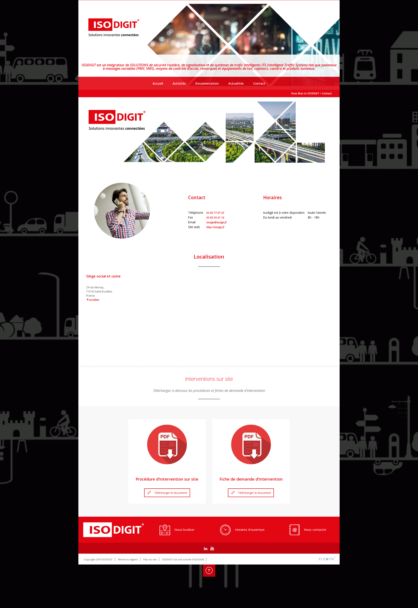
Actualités (236, 83)
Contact (259, 83)
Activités (179, 83)
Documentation (207, 83)
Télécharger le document (170, 493)
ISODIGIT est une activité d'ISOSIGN (183, 559)
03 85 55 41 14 (215, 217)
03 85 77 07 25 (215, 213)
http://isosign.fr (215, 227)
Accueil (158, 83)
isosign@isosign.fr (216, 222)
